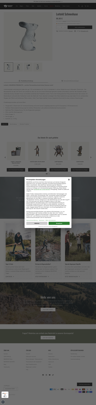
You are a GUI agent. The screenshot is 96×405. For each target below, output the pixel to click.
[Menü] (7, 392)
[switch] (5, 396)
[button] (3, 402)
